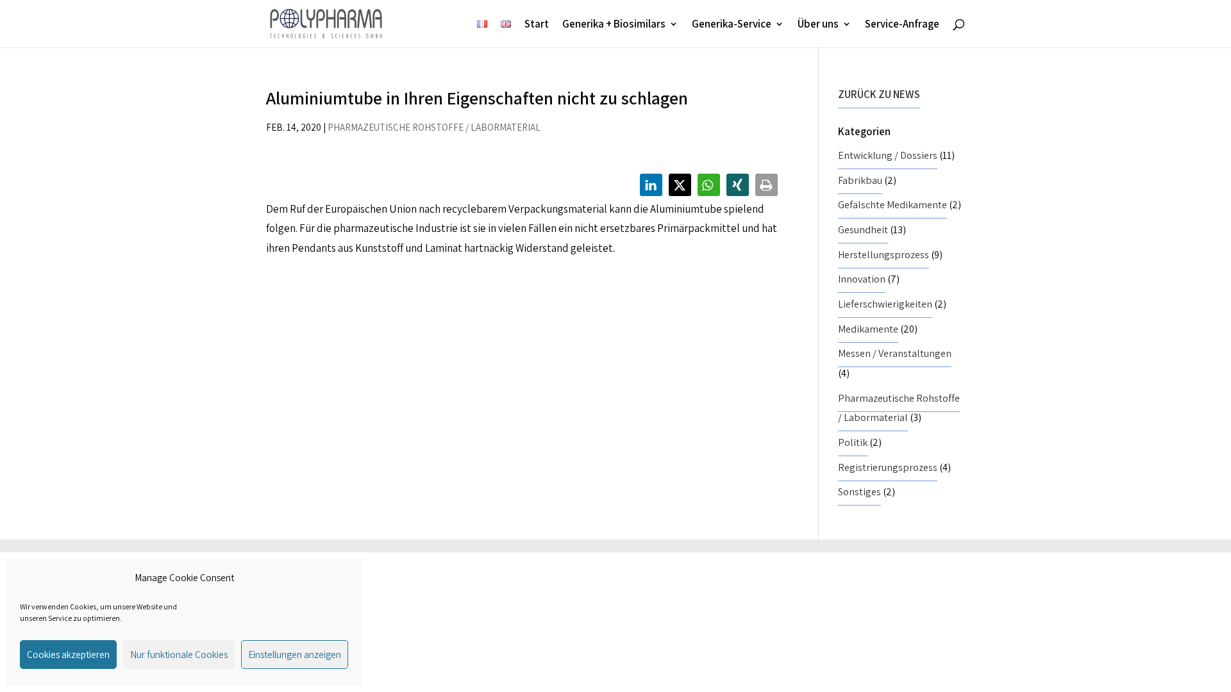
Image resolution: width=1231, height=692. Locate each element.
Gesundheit (863, 229)
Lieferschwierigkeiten (885, 304)
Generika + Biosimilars (614, 25)
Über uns (818, 25)
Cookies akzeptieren (68, 654)
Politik (852, 442)
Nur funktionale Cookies (179, 654)
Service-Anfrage (902, 25)
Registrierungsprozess (887, 467)
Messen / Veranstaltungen (894, 353)
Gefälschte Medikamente (892, 204)
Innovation (861, 279)
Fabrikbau (860, 180)
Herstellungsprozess (883, 254)
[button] (651, 185)
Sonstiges (859, 491)
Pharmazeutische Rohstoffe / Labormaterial (434, 127)
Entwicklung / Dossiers (887, 155)
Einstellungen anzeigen (294, 654)
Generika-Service (731, 25)
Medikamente (868, 329)
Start (536, 25)
